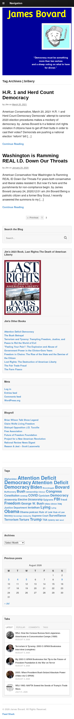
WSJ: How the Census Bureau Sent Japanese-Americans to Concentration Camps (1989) (38, 634)
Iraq (60, 503)
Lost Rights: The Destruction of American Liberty (30, 361)
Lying (45, 507)
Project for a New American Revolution (25, 438)
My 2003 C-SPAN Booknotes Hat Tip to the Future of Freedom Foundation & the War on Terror (40, 661)
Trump (36, 519)
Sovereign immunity (22, 516)
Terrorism (11, 519)
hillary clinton (51, 503)
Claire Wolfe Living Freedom (19, 423)
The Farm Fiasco (13, 369)
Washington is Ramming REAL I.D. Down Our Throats (35, 158)
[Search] (65, 237)
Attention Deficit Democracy (19, 331)
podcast (33, 512)
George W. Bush (32, 503)
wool (62, 520)
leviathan (34, 507)
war (57, 519)
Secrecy (8, 515)
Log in (7, 389)
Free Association (13, 431)
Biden (36, 487)
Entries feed (10, 392)
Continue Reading (13, 144)
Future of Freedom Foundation (20, 435)
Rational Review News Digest (19, 442)
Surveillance (57, 515)
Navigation (16, 3)
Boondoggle (48, 488)
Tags (45, 627)
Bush (21, 491)
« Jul (6, 603)
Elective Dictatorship (30, 499)
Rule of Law (45, 512)
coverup (24, 495)
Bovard (62, 487)
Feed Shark (8, 714)
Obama (11, 511)
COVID (33, 495)
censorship (32, 491)
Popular (20, 627)
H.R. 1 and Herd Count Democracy (28, 95)
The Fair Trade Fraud (15, 365)
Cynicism (44, 495)
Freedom (12, 503)
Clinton (42, 492)
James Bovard (37, 14)
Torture (24, 519)
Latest (9, 627)
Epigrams (48, 499)
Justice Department (15, 507)
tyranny (51, 519)
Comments (34, 627)
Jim (7, 104)
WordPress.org (12, 400)
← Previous (32, 217)
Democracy (59, 495)
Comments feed (12, 396)
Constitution (11, 495)
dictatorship (10, 499)
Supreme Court (40, 515)
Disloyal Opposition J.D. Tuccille (21, 427)
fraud (64, 499)
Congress (54, 491)
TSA (45, 519)
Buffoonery (10, 491)
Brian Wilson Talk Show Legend (21, 419)
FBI (57, 499)
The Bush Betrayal (14, 335)
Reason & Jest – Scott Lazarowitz (22, 446)
